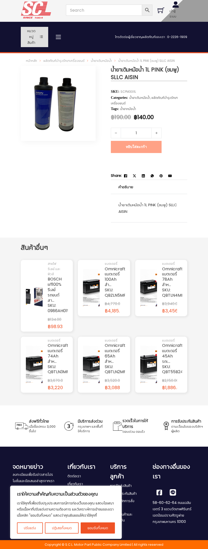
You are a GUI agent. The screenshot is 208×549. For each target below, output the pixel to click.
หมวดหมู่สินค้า (31, 37)
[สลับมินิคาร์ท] (161, 10)
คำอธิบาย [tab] (125, 187)
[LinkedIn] (143, 176)
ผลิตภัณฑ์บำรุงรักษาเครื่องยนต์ (63, 61)
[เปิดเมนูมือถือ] (58, 37)
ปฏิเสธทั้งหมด (62, 528)
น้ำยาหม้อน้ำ (128, 109)
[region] (66, 512)
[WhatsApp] (152, 176)
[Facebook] (125, 176)
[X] (134, 176)
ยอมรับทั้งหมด (98, 528)
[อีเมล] (170, 176)
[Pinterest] (161, 176)
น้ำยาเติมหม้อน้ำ (101, 61)
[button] (84, 78)
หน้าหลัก (31, 61)
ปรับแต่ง (30, 528)
